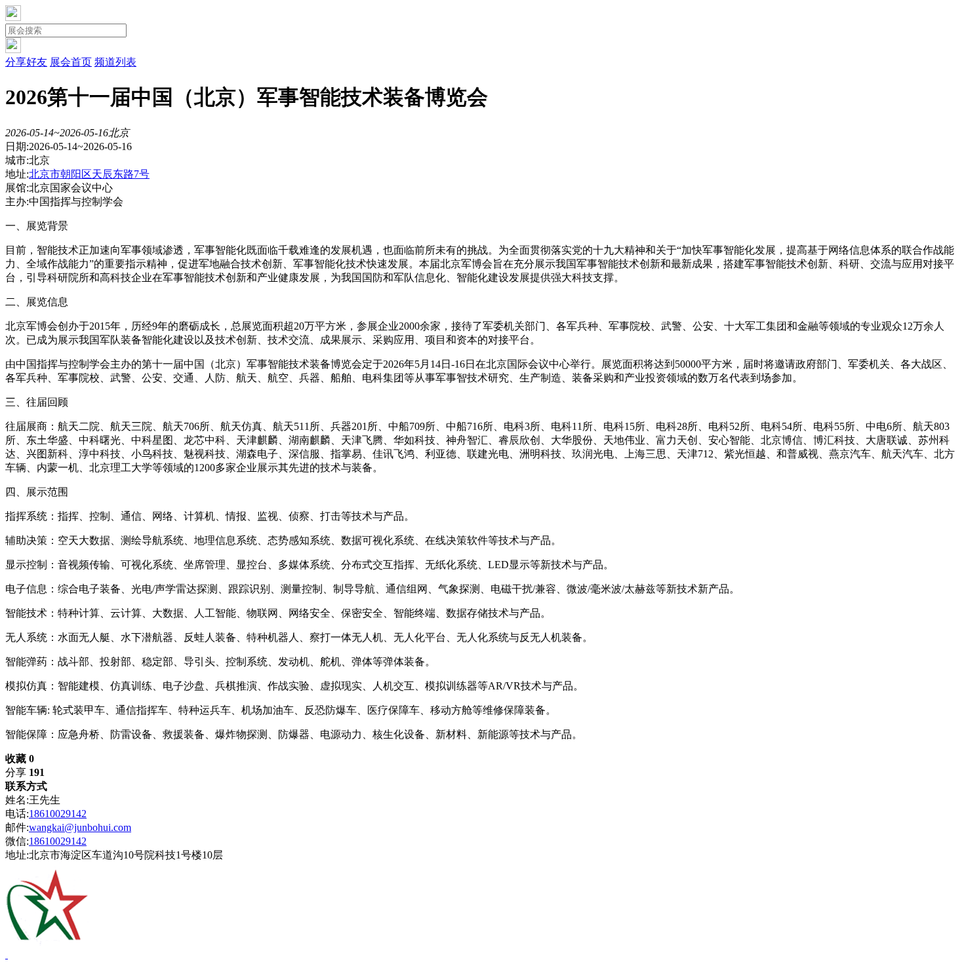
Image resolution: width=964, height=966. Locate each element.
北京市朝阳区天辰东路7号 (89, 174)
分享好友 (26, 62)
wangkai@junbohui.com (80, 827)
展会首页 (71, 62)
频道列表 (115, 62)
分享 (25, 772)
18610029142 (58, 813)
